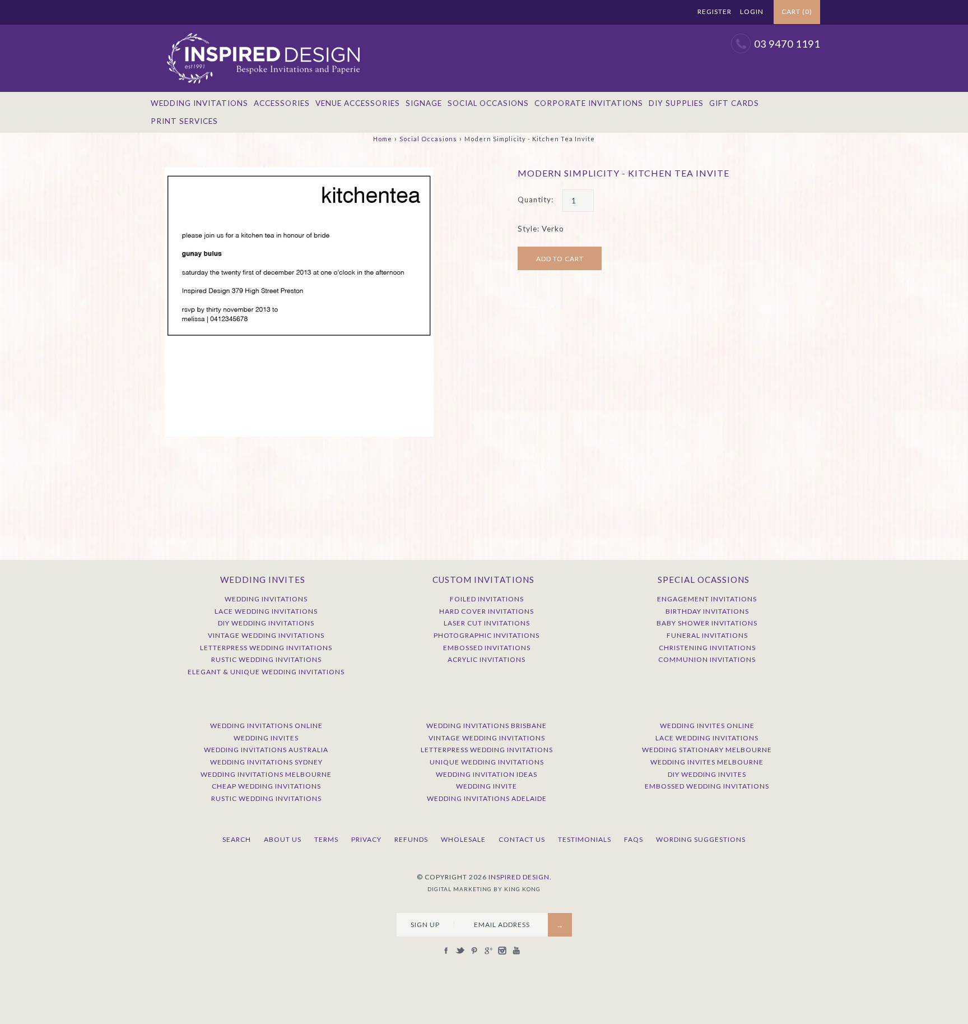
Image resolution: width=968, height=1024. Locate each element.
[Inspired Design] (263, 30)
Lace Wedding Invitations (266, 611)
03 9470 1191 (787, 44)
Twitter (617, 12)
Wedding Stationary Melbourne (707, 749)
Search (236, 839)
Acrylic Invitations (486, 659)
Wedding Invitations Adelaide (487, 798)
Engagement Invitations (707, 599)
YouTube (673, 12)
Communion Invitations (707, 659)
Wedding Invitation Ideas (486, 774)
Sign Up (425, 924)
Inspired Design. (520, 877)
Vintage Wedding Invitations (266, 635)
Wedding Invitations (199, 103)
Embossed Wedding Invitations (707, 786)
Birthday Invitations (707, 611)
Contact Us (522, 839)
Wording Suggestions (701, 839)
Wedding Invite (486, 786)
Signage (424, 103)
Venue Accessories (357, 103)
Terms (326, 839)
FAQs (633, 839)
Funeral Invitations (707, 635)
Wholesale (463, 839)
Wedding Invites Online (707, 725)
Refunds (411, 839)
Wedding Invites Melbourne (707, 762)
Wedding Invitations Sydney (266, 762)
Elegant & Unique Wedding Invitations (266, 672)
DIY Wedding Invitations (266, 623)
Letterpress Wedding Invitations (266, 647)
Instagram (659, 12)
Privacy (366, 839)
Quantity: (535, 199)
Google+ (645, 12)
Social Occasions (488, 103)
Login (752, 11)
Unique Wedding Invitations (487, 762)
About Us (282, 839)
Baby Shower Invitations (707, 623)
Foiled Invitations (487, 599)
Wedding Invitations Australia (266, 749)
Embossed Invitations (486, 647)
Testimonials (584, 839)
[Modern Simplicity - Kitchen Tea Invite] (299, 173)
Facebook (603, 12)
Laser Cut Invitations (487, 623)
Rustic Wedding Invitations (266, 659)
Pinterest (631, 12)
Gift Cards (734, 103)
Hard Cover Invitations (486, 611)
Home (382, 138)
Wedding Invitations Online (266, 725)
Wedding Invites (266, 738)
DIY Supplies (676, 103)
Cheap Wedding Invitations (266, 786)
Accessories (282, 103)
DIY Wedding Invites (707, 774)
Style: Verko (541, 228)
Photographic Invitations (486, 635)
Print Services (184, 121)
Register (714, 11)
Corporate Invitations (588, 103)
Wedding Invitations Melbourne (266, 774)
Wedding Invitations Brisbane (486, 725)
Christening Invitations (707, 647)
